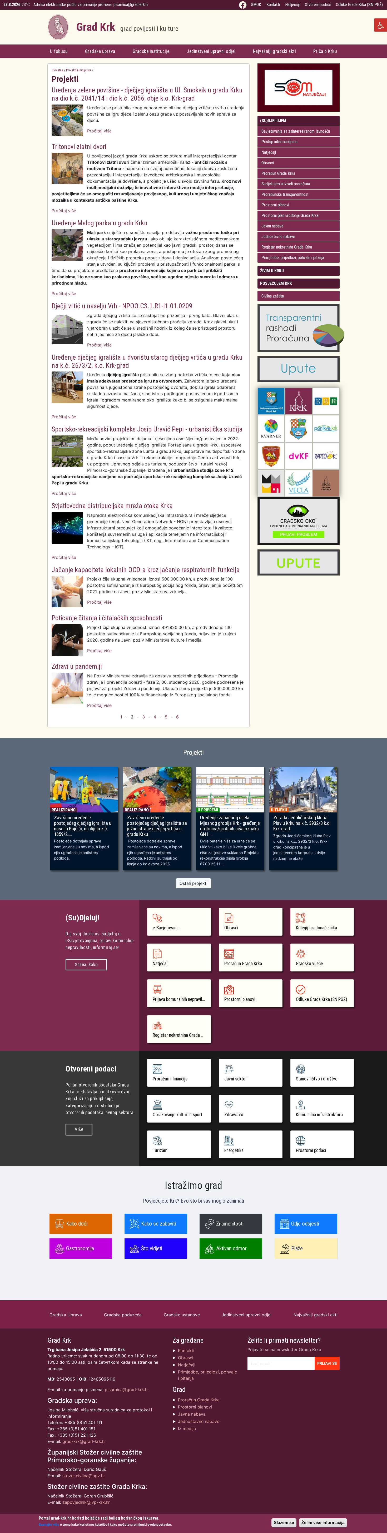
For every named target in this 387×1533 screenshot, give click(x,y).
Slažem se (284, 1522)
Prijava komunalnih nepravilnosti (182, 999)
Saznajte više (49, 1524)
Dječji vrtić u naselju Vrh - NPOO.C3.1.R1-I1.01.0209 (122, 306)
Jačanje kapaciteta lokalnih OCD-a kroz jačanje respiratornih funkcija (146, 570)
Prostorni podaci (311, 1150)
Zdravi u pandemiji (77, 666)
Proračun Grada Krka (278, 173)
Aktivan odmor (231, 1248)
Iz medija (187, 1428)
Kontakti (273, 4)
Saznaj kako (86, 964)
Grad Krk (127, 27)
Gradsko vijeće (309, 963)
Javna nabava (272, 226)
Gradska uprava (100, 51)
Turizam (160, 1150)
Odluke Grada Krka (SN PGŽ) (359, 4)
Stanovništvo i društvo (317, 1078)
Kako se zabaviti (158, 1224)
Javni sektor (235, 1078)
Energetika (234, 1150)
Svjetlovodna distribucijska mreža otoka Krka (112, 506)
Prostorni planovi (275, 204)
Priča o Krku (325, 51)
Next (347, 820)
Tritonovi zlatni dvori (79, 147)
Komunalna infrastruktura (319, 1114)
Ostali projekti (193, 883)
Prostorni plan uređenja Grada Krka (290, 215)
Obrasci (267, 162)
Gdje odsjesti (305, 1224)
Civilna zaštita (272, 296)
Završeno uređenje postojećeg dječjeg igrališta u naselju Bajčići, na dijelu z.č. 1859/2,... (82, 826)
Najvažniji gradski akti (274, 51)
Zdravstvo (233, 1114)
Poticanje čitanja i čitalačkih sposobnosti (107, 618)
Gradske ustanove (182, 1314)
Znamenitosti (230, 1224)
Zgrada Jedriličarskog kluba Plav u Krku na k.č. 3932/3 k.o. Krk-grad (302, 823)
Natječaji (292, 4)
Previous (39, 820)
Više (79, 1129)
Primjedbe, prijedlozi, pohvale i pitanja (292, 257)
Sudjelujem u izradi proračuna (285, 183)
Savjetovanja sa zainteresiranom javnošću (295, 131)
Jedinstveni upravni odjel (211, 51)
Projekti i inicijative (78, 70)
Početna (57, 70)
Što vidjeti (151, 1248)
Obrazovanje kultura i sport (177, 1114)
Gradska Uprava (65, 1314)
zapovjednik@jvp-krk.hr (86, 1502)
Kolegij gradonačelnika (316, 927)
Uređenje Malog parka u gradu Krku (99, 223)
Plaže (297, 1248)
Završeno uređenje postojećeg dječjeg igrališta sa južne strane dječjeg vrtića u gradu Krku (157, 826)
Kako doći (76, 1224)
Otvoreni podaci (318, 4)
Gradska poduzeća (123, 1314)
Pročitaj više (99, 130)
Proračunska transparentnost (285, 194)
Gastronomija (80, 1248)
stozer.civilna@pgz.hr (83, 1475)
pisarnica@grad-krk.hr (131, 4)
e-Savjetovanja (166, 927)
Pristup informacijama (279, 141)
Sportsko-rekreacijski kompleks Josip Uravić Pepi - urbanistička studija (147, 429)
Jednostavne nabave (278, 236)
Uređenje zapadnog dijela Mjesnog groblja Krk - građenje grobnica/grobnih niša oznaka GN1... (230, 826)
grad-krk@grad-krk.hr (84, 1441)
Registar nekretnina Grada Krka (286, 247)
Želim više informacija (323, 1522)
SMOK (256, 4)
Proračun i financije (170, 1078)
